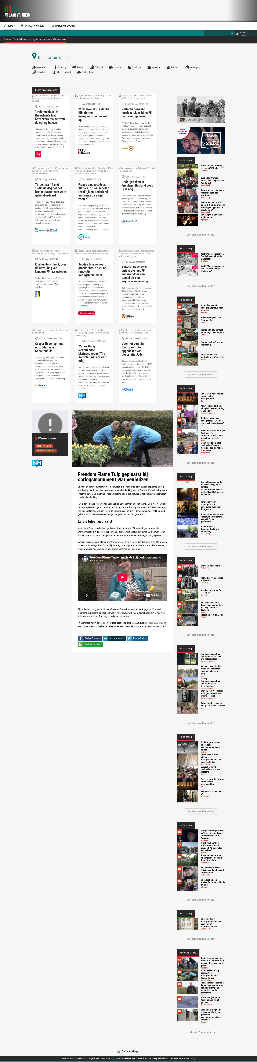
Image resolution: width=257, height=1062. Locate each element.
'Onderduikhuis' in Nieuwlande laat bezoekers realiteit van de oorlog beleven (50, 117)
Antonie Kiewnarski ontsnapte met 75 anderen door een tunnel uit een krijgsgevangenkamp (135, 274)
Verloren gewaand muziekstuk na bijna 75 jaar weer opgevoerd (137, 112)
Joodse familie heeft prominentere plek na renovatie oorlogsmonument (92, 270)
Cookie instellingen (130, 1051)
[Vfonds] (201, 140)
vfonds (114, 1058)
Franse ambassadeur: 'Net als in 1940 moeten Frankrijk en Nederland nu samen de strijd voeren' (93, 192)
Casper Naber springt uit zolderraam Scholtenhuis (49, 347)
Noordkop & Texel (47, 450)
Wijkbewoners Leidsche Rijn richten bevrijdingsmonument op (93, 114)
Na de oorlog (45, 446)
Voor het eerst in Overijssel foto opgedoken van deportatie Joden (133, 349)
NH (39, 463)
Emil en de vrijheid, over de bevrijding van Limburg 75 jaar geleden (51, 268)
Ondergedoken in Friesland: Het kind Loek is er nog (137, 185)
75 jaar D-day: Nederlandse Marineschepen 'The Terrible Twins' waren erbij (92, 354)
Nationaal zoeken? (244, 33)
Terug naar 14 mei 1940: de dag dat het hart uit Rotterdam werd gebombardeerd (50, 190)
